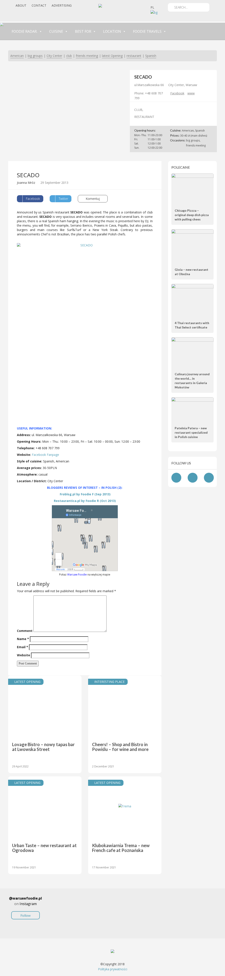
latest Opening (112, 56)
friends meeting (87, 56)
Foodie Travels (147, 31)
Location (112, 31)
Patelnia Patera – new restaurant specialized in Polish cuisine (191, 432)
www (191, 93)
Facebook (177, 93)
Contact (39, 5)
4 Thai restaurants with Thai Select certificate (192, 325)
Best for (83, 31)
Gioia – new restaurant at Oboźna (191, 272)
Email (22, 647)
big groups (35, 56)
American (17, 56)
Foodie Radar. (24, 31)
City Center (54, 56)
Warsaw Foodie (77, 574)
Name (23, 639)
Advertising (62, 5)
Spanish (150, 56)
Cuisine (56, 31)
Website (23, 655)
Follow (25, 915)
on (25, 906)
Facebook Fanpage (45, 455)
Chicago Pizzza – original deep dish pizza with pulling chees (192, 215)
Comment (25, 631)
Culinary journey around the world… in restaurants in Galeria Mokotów (192, 380)
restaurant (134, 56)
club (69, 56)
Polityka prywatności (112, 969)
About (21, 5)
